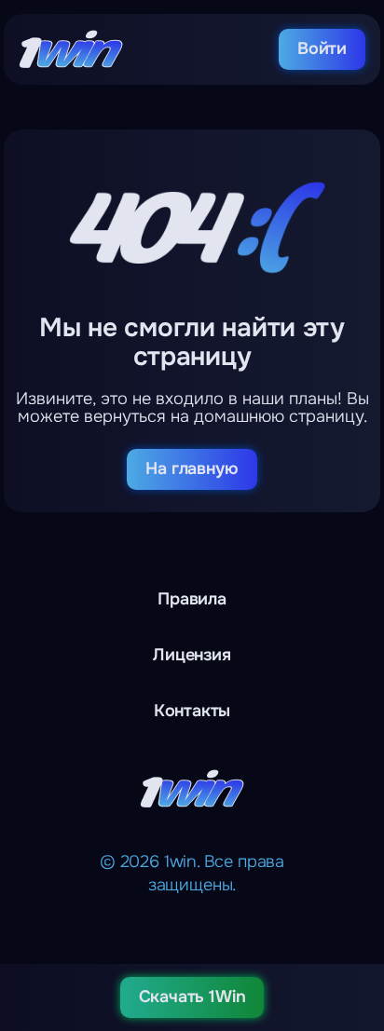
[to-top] (358, 919)
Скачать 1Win (192, 996)
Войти (322, 48)
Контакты (192, 710)
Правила (192, 599)
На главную (191, 468)
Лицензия (192, 654)
